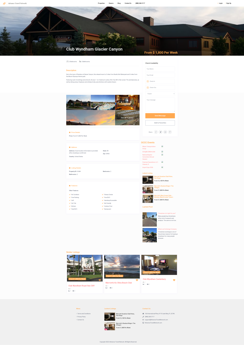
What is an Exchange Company (167, 229)
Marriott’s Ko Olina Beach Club (119, 283)
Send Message (160, 116)
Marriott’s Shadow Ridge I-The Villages (163, 186)
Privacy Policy (81, 316)
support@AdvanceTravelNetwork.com (156, 320)
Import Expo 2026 (147, 167)
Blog (119, 3)
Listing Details (76, 168)
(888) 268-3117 (140, 3)
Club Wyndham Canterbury (154, 279)
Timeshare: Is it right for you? (167, 213)
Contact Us (128, 3)
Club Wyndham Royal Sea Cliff (81, 286)
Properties (101, 3)
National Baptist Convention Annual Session (148, 157)
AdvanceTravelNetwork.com (153, 323)
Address (74, 147)
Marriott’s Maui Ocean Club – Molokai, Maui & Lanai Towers (163, 196)
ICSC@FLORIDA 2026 (148, 152)
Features (74, 186)
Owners (111, 3)
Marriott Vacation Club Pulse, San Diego (163, 177)
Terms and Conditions (84, 313)
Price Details (75, 132)
